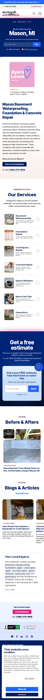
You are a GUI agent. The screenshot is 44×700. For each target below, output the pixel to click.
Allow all (22, 689)
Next (33, 388)
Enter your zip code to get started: (22, 382)
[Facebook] (17, 636)
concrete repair (19, 570)
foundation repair (13, 567)
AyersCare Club (22, 299)
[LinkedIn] (22, 636)
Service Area (21, 21)
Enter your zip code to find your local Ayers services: (22, 39)
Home (14, 21)
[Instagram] (27, 636)
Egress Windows (22, 283)
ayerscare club (22, 573)
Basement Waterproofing (22, 219)
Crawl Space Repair (22, 251)
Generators (22, 315)
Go (36, 44)
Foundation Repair (22, 235)
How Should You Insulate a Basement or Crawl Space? (18, 521)
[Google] (32, 636)
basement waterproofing (17, 564)
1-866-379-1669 (10, 6)
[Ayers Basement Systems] (11, 13)
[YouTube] (12, 636)
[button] (22, 446)
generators (10, 576)
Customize (22, 694)
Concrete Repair (22, 267)
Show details (29, 678)
